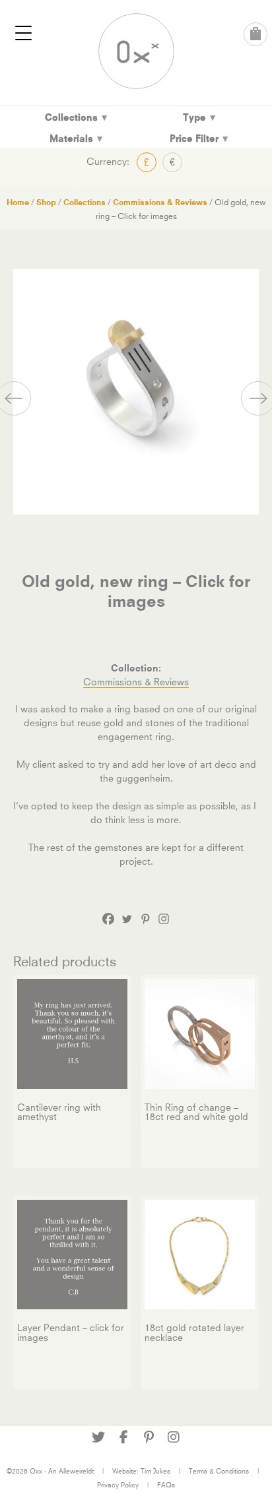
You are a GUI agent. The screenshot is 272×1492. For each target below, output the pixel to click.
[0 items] (255, 34)
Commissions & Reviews (160, 202)
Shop (46, 202)
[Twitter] (127, 919)
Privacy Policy (118, 1485)
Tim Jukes (155, 1471)
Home (18, 202)
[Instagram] (164, 919)
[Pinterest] (145, 919)
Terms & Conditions (219, 1471)
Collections (84, 202)
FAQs (166, 1485)
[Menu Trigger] (24, 33)
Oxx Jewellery (136, 51)
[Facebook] (108, 919)
